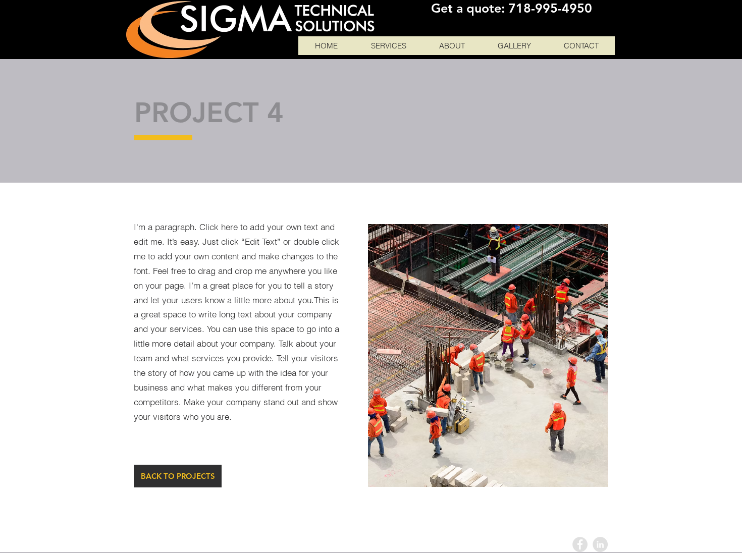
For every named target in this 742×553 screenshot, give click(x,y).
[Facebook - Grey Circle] (580, 544)
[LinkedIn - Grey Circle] (600, 544)
